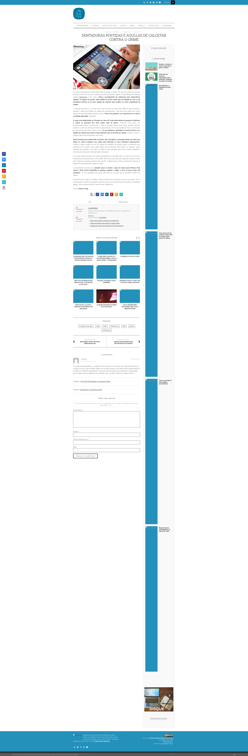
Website (91, 215)
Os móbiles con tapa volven (129, 256)
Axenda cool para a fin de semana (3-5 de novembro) (107, 226)
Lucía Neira (102, 217)
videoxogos (106, 330)
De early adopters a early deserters (106, 281)
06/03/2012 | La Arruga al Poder (91, 390)
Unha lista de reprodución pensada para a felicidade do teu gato (83, 282)
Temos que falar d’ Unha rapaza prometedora (165, 382)
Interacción (83, 97)
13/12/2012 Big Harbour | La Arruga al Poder (95, 381)
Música (142, 25)
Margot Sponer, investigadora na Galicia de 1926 (164, 529)
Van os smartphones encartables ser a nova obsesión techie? (130, 306)
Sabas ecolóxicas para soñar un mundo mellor (105, 223)
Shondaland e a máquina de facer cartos (165, 87)
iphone (131, 326)
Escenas (95, 25)
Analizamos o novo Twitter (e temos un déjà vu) (90, 341)
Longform (166, 25)
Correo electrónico (81, 439)
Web (74, 447)
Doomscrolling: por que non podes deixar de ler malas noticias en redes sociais (83, 258)
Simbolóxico (165, 743)
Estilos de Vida (110, 25)
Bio (90, 202)
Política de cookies (168, 742)
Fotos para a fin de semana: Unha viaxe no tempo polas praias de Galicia (165, 235)
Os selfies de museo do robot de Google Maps (107, 306)
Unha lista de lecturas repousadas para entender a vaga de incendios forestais (165, 78)
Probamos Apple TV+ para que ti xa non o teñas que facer (130, 281)
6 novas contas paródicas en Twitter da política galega (123, 341)
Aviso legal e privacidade (166, 740)
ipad (123, 326)
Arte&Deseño (82, 25)
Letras (123, 25)
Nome (76, 431)
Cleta (105, 326)
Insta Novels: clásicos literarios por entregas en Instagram (83, 306)
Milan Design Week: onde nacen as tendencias (104, 221)
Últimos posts (123, 202)
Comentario (78, 410)
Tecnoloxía (153, 25)
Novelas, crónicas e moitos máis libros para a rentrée (165, 65)
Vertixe (171, 743)
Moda (132, 25)
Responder (135, 359)
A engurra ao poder (85, 326)
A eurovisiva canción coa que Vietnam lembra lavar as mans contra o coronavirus (107, 258)
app (97, 326)
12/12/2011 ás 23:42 (88, 361)
